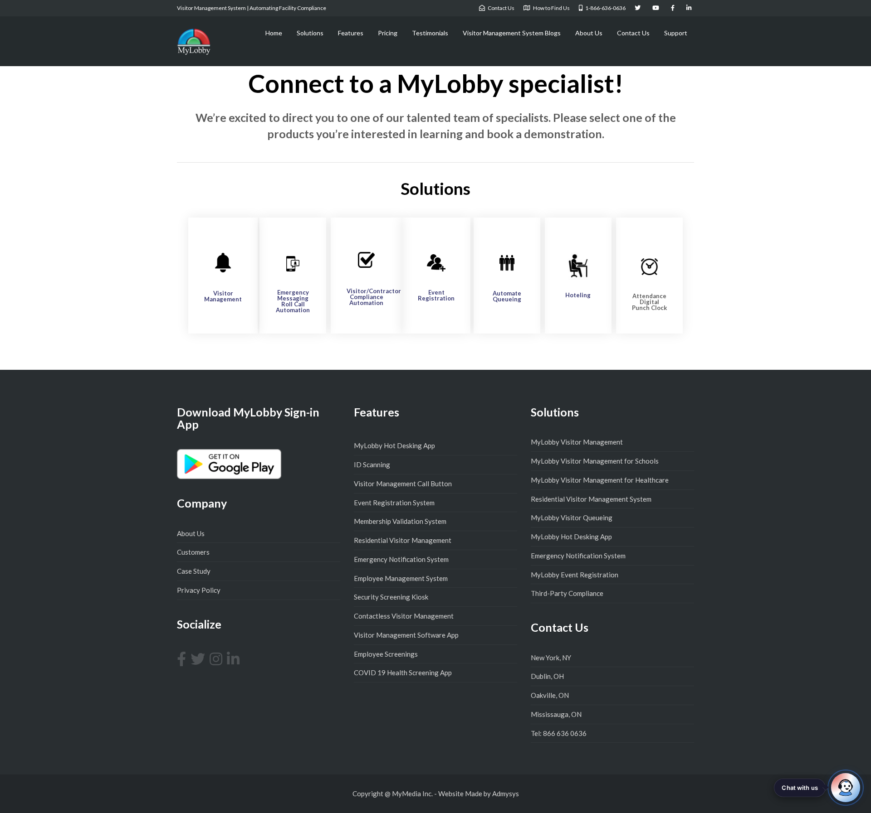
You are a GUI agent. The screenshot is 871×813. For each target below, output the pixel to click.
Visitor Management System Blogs (512, 33)
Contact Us (633, 33)
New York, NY (551, 657)
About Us (588, 33)
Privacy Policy (198, 590)
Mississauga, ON (556, 714)
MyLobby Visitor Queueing (571, 517)
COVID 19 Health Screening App (403, 672)
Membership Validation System (400, 521)
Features (350, 33)
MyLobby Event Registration (574, 575)
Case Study (193, 571)
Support (675, 33)
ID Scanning (372, 464)
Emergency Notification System (401, 559)
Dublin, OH (547, 676)
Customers (193, 552)
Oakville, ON (550, 695)
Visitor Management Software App (406, 635)
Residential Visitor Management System (591, 499)
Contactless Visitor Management (404, 616)
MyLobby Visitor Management (577, 442)
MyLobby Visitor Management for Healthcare (600, 480)
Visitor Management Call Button (403, 483)
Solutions (310, 33)
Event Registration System (394, 502)
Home (273, 33)
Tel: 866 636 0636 (559, 733)
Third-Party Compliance (567, 593)
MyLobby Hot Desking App (394, 445)
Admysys (505, 793)
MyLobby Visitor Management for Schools (595, 461)
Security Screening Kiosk (391, 597)
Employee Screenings (386, 654)
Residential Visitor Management (402, 540)
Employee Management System (401, 578)
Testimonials (430, 33)
